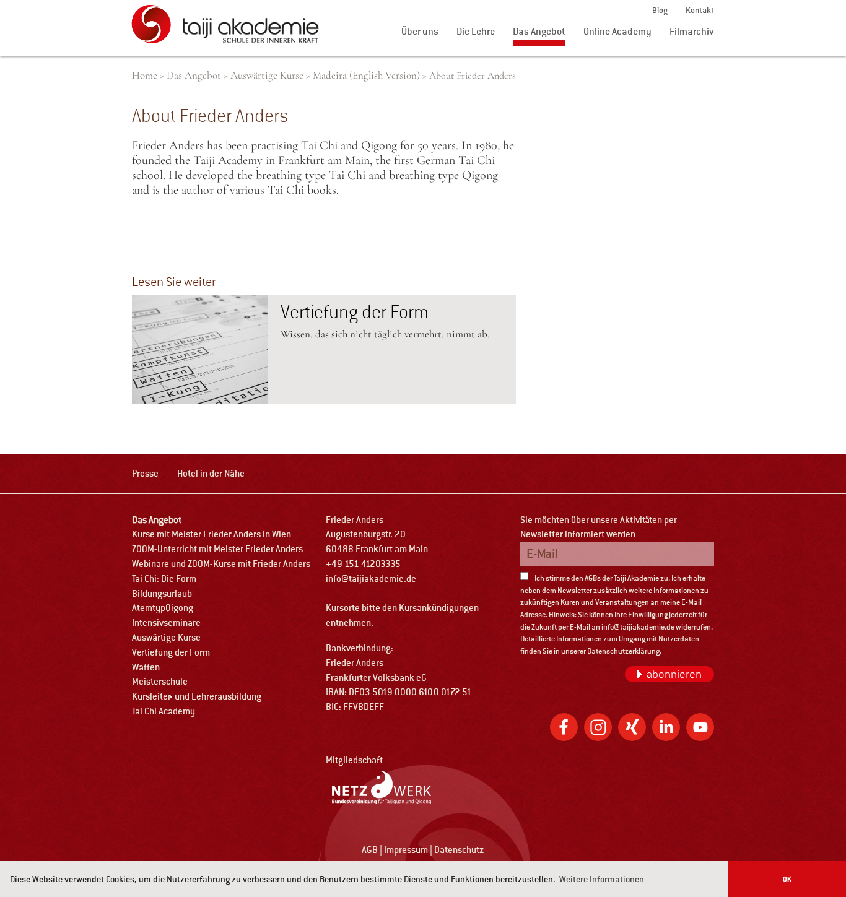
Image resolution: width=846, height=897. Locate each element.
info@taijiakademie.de (371, 578)
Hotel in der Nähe (211, 473)
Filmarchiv (691, 31)
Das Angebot (539, 31)
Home (144, 75)
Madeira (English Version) (366, 75)
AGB (370, 850)
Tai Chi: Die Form (164, 578)
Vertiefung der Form (355, 312)
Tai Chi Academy (163, 711)
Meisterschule (160, 681)
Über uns (419, 31)
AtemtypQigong (162, 607)
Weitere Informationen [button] (601, 879)
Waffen (146, 667)
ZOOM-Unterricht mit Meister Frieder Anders (217, 549)
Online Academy (617, 31)
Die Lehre (475, 31)
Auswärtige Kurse (266, 75)
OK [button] (787, 878)
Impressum (406, 850)
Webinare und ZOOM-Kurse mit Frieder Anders (221, 564)
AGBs (593, 578)
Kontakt (700, 10)
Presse (145, 473)
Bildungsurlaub (162, 593)
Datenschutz (459, 850)
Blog (660, 10)
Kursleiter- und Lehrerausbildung (196, 696)
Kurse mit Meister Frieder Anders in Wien (211, 534)
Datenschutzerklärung (623, 651)
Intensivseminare (166, 622)
